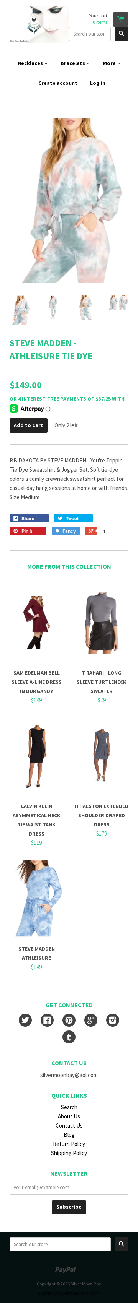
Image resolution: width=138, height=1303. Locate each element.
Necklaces (31, 63)
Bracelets (73, 63)
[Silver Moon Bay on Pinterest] (69, 1021)
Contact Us (69, 1125)
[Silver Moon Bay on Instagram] (112, 1021)
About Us (69, 1116)
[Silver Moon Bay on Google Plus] (90, 1021)
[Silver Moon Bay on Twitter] (25, 1021)
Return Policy (69, 1143)
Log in (97, 83)
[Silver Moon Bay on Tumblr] (69, 1038)
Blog (69, 1134)
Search (69, 1107)
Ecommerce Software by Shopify (69, 1293)
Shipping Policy (69, 1153)
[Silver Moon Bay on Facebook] (47, 1021)
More (110, 63)
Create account (57, 83)
